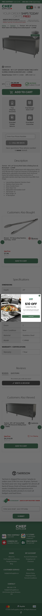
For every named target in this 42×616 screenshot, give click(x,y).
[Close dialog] (39, 295)
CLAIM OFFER (31, 316)
